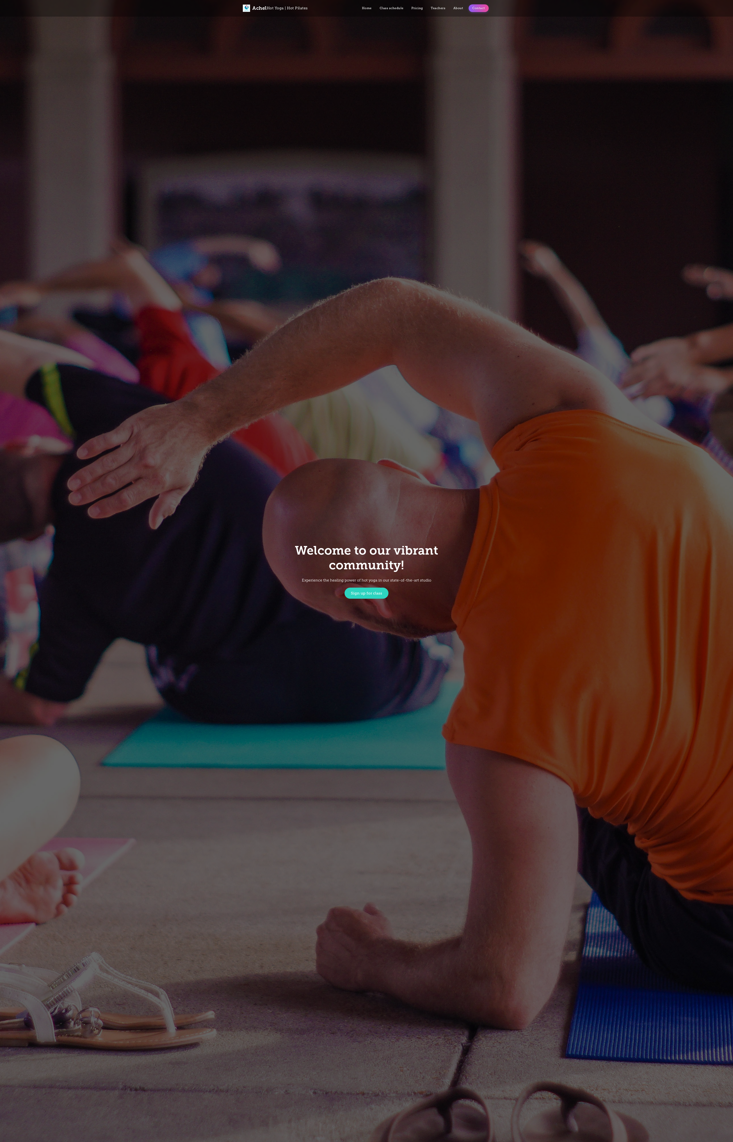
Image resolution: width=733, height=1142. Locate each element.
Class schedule (392, 8)
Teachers (438, 8)
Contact (478, 8)
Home (367, 8)
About (458, 8)
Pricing (417, 8)
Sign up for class (366, 593)
